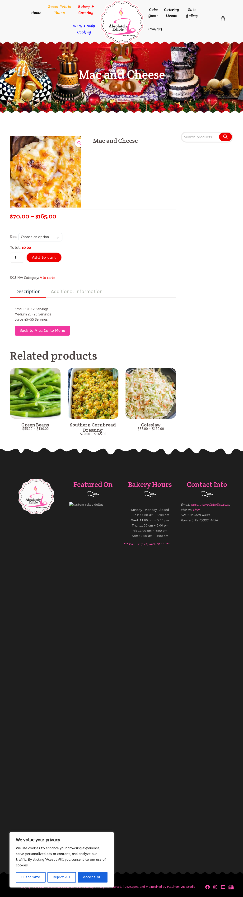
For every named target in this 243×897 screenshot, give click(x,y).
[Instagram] (215, 887)
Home (36, 12)
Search (225, 137)
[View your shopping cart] (222, 19)
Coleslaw (151, 425)
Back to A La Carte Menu (42, 330)
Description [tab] (28, 291)
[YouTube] (223, 887)
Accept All (92, 877)
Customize (30, 877)
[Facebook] (207, 887)
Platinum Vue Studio (181, 886)
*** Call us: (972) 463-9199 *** (147, 544)
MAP (196, 510)
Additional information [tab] (77, 291)
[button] (79, 143)
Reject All (61, 877)
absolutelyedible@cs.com (210, 504)
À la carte (47, 278)
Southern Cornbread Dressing (93, 427)
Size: (13, 237)
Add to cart (44, 257)
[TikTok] (231, 887)
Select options (35, 413)
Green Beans (35, 425)
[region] (61, 860)
